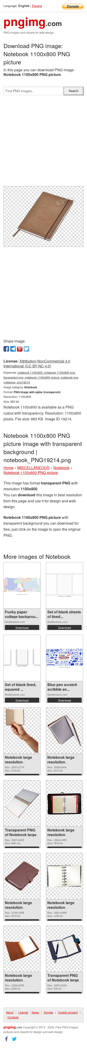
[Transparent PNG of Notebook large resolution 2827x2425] (22, 803)
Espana (37, 5)
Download (22, 628)
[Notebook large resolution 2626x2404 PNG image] (64, 730)
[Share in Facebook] (6, 349)
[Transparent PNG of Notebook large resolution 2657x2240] (64, 948)
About (9, 1012)
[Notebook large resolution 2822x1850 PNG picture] (64, 803)
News (35, 1012)
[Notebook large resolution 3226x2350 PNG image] (22, 948)
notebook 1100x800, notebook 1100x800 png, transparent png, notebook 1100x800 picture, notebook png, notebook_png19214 (41, 377)
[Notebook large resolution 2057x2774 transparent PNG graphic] (22, 731)
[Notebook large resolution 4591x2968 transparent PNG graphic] (64, 876)
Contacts (13, 1017)
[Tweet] (26, 349)
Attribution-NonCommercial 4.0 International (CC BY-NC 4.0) (36, 363)
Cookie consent (68, 1012)
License (23, 1012)
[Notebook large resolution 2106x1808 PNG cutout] (22, 876)
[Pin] (20, 349)
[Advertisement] (43, 142)
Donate (48, 1012)
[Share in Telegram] (13, 349)
